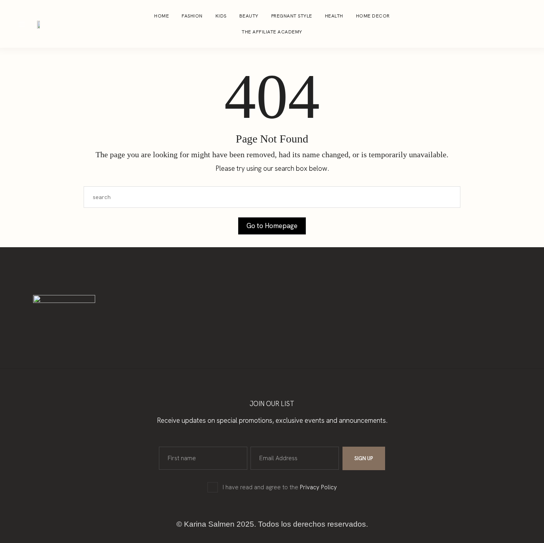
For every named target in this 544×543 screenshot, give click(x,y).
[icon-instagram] (498, 24)
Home (161, 16)
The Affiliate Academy (272, 32)
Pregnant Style (291, 16)
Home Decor (373, 16)
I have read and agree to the (280, 487)
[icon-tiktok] (529, 24)
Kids (221, 16)
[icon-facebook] (514, 24)
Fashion (192, 16)
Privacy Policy (318, 487)
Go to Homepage (272, 225)
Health (334, 16)
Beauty (248, 16)
